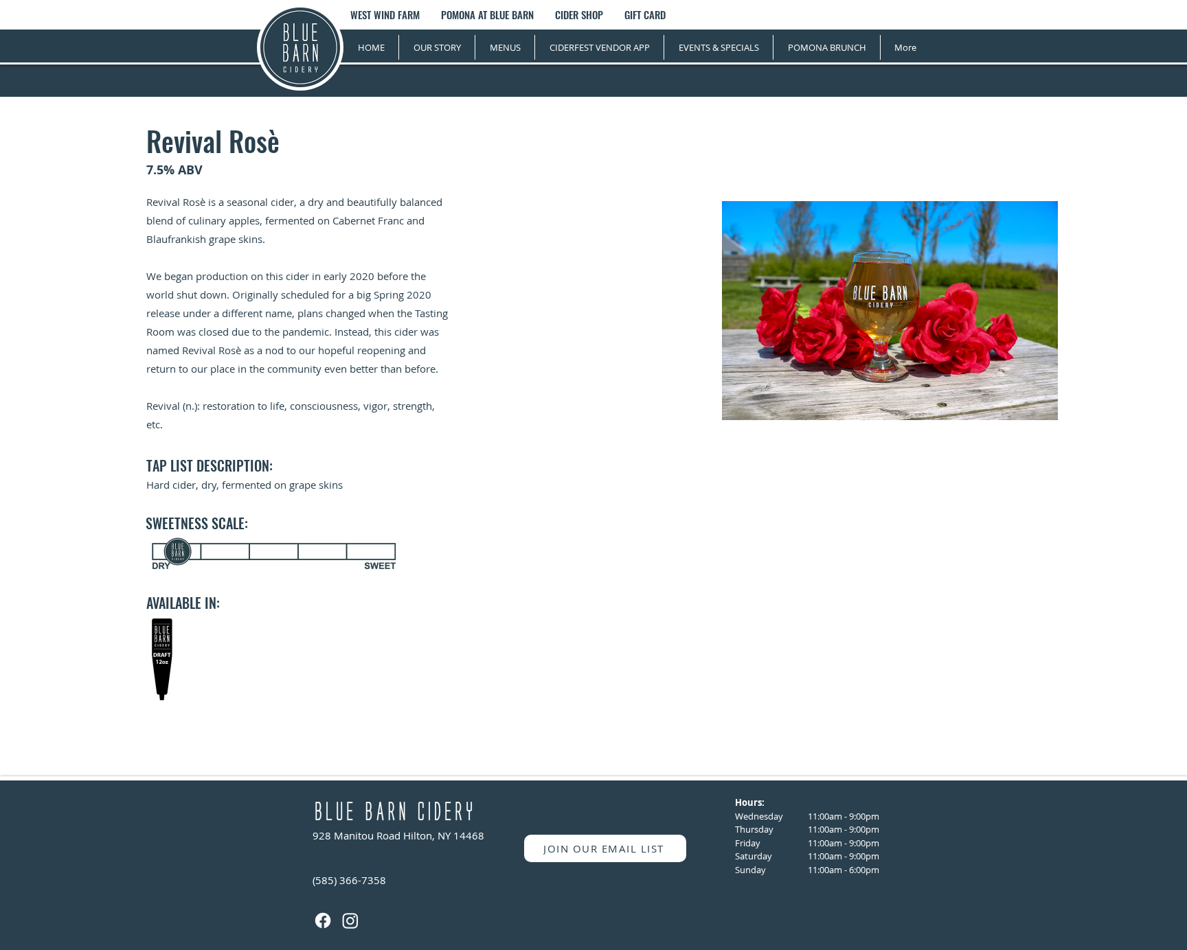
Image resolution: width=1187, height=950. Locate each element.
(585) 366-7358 (349, 880)
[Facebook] (323, 920)
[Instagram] (350, 920)
